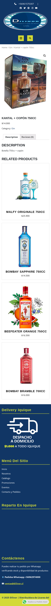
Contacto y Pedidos (11, 491)
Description (11, 137)
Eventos (5, 487)
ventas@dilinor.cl (14, 583)
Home (4, 47)
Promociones (8, 482)
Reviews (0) (28, 137)
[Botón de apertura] (21, 38)
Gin (10, 47)
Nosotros (6, 473)
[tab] (11, 137)
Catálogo (6, 478)
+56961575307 (26, 3)
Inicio (4, 469)
